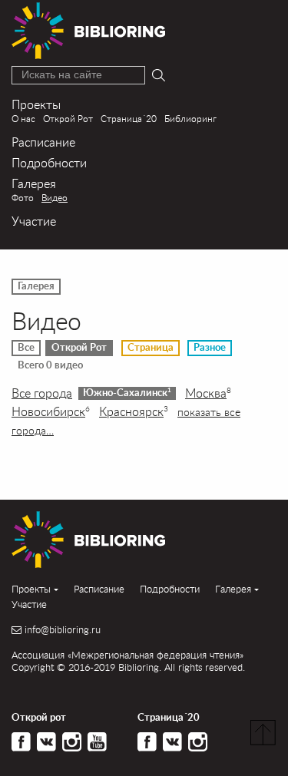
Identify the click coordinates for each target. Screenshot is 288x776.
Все (26, 347)
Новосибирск (51, 411)
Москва (208, 393)
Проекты (36, 104)
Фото (23, 197)
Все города (42, 393)
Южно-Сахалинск (127, 393)
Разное (210, 347)
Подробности (49, 162)
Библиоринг (190, 118)
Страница (150, 347)
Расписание (43, 142)
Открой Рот (68, 118)
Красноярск (133, 411)
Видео (54, 197)
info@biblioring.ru (63, 629)
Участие (34, 221)
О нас (23, 118)
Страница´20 (129, 118)
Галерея (34, 183)
